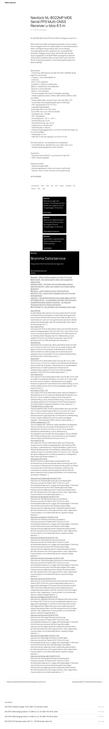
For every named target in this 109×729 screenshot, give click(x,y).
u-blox (43, 188)
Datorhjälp (47, 212)
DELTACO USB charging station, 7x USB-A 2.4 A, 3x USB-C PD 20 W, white (31, 712)
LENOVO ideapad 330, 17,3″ (40, 422)
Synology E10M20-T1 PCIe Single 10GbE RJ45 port (87, 682)
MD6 (52, 185)
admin (36, 29)
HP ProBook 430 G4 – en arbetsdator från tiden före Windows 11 (54, 300)
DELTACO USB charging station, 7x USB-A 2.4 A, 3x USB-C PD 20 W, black (31, 716)
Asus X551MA (35, 311)
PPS (74, 185)
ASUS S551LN (35, 342)
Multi (56, 185)
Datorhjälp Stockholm (51, 231)
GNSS (47, 185)
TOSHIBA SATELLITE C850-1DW (42, 406)
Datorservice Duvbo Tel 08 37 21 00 (43, 579)
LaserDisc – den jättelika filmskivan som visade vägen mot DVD (53, 298)
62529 (42, 185)
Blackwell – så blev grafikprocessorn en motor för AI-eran (51, 277)
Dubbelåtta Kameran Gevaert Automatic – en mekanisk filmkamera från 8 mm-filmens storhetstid (51, 303)
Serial (39, 188)
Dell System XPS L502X (39, 459)
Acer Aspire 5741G (37, 327)
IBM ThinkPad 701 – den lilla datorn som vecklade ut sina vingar (53, 307)
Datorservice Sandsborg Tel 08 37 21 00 (45, 497)
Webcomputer (10, 2)
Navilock (62, 185)
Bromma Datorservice (38, 271)
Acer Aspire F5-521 (37, 440)
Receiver (33, 188)
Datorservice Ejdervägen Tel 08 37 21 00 (45, 636)
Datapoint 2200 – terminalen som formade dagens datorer (52, 284)
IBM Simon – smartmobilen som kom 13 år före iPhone (50, 291)
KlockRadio (47, 248)
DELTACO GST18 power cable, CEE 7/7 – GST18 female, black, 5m (28, 721)
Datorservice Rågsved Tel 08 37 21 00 (44, 597)
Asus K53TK (35, 358)
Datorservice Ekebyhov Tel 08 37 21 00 (44, 517)
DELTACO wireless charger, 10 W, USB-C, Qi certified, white (26, 707)
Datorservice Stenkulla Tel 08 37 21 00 (44, 538)
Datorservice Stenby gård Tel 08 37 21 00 (45, 656)
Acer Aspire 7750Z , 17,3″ (39, 390)
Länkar (33, 273)
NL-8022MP (68, 185)
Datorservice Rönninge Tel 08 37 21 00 (44, 615)
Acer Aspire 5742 (37, 374)
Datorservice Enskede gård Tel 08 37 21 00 (46, 478)
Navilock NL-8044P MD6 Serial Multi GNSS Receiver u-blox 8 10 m (26, 682)
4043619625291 (35, 185)
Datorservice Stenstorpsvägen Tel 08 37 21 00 (47, 558)
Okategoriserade (42, 29)
